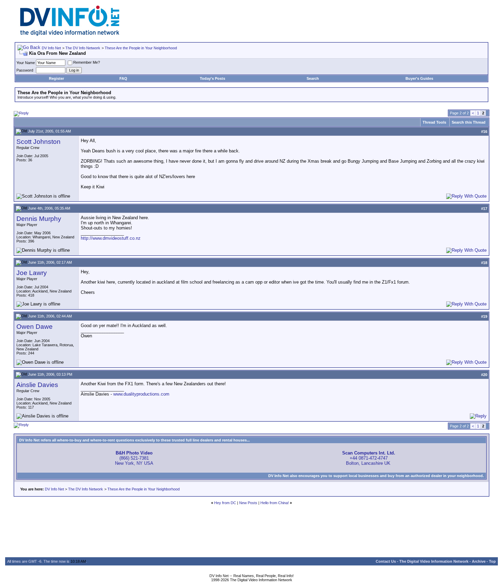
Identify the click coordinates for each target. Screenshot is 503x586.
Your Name (25, 63)
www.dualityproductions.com (141, 394)
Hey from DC (225, 503)
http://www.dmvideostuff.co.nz (111, 238)
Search (313, 78)
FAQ (123, 78)
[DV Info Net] (69, 34)
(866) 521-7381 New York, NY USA (134, 458)
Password (24, 70)
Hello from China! (274, 503)
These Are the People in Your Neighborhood (141, 48)
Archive (479, 561)
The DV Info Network (82, 48)
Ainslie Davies (37, 384)
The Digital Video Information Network (433, 561)
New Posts (248, 503)
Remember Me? (86, 62)
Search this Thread (469, 122)
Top (492, 561)
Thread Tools (434, 122)
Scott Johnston (38, 141)
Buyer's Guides (419, 78)
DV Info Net (51, 48)
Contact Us (386, 561)
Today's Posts (212, 78)
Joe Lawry (31, 272)
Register (56, 78)
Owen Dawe (34, 326)
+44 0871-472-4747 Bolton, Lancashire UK (368, 458)
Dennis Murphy (38, 218)
